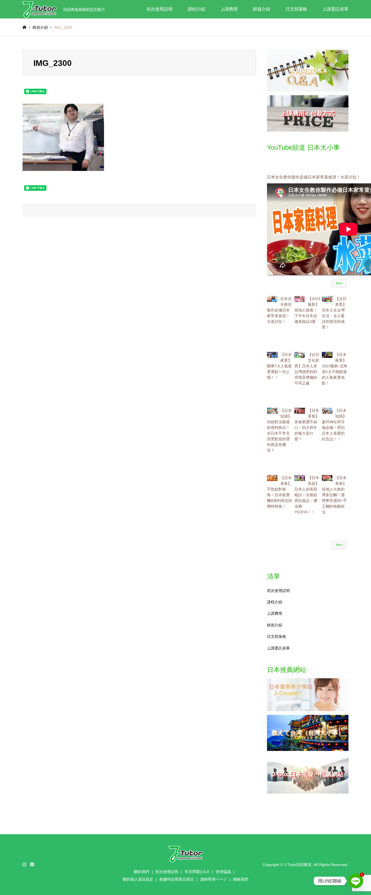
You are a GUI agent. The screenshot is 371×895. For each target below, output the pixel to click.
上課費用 (229, 9)
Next (339, 283)
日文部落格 (296, 9)
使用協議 (223, 871)
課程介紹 (196, 9)
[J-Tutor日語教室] (39, 9)
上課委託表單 (335, 9)
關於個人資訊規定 (138, 879)
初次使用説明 (159, 9)
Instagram (24, 864)
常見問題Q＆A (197, 871)
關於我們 (141, 871)
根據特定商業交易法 (176, 879)
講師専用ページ (213, 879)
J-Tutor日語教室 (298, 864)
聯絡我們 (240, 879)
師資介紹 (261, 9)
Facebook (31, 864)
